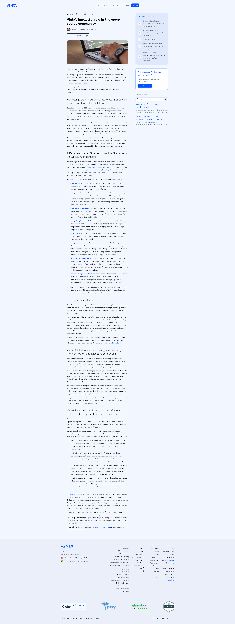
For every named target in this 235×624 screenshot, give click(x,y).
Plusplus (156, 571)
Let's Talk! (171, 580)
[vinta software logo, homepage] (67, 546)
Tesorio (157, 568)
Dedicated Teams (123, 586)
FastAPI (142, 568)
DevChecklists (75, 494)
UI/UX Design (125, 591)
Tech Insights (170, 563)
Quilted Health (154, 560)
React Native (140, 554)
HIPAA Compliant (168, 568)
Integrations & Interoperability (119, 562)
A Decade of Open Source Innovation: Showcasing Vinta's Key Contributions (154, 32)
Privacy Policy (169, 574)
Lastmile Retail (154, 557)
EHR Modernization (123, 554)
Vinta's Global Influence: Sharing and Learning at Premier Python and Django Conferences (153, 46)
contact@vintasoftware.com (70, 554)
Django (142, 551)
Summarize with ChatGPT (76, 36)
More (157, 577)
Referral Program (169, 571)
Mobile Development (122, 589)
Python (142, 549)
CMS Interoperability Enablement (118, 565)
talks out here (115, 343)
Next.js (142, 571)
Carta (157, 574)
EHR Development (123, 551)
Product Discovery (123, 574)
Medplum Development (121, 559)
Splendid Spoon (154, 566)
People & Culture (168, 551)
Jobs (164, 560)
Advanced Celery (138, 565)
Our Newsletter (169, 566)
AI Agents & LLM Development (119, 580)
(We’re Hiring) (170, 560)
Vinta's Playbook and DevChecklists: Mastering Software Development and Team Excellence (154, 56)
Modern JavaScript (138, 557)
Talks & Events (169, 557)
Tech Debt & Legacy (122, 583)
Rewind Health (154, 563)
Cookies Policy (169, 577)
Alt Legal (156, 554)
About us (171, 549)
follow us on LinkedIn (103, 527)
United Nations (154, 549)
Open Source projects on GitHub (100, 167)
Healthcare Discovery (122, 556)
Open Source (170, 554)
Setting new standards (150, 39)
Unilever (156, 551)
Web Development (123, 577)
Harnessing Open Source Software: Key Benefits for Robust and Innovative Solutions (153, 23)
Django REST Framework (140, 561)
